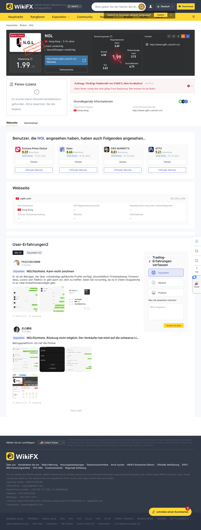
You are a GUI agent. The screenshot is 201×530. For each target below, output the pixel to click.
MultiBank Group (14, 518)
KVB (98, 518)
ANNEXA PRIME (145, 518)
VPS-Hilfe (38, 467)
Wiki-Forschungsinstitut (18, 467)
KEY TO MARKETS (179, 518)
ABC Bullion (67, 523)
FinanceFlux (104, 523)
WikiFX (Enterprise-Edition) (140, 464)
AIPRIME (161, 518)
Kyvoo (88, 518)
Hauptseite (11, 25)
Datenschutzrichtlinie (97, 464)
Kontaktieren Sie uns (28, 464)
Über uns (11, 464)
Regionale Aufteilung (75, 467)
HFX (79, 518)
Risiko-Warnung (50, 464)
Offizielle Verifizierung (168, 464)
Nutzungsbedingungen (72, 464)
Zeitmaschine (66, 69)
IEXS (62, 518)
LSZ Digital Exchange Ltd (127, 523)
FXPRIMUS (32, 518)
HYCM (107, 518)
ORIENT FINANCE (124, 518)
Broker (23, 25)
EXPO (185, 464)
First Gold (37, 523)
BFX (71, 518)
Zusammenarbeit (53, 467)
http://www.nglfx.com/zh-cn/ (147, 110)
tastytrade (51, 523)
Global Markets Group (17, 523)
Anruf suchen (117, 464)
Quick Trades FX (85, 523)
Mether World (49, 518)
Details (33, 161)
